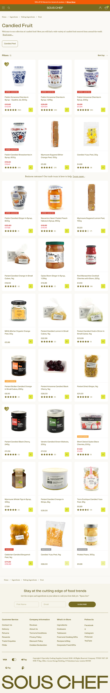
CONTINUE (81, 368)
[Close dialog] (104, 323)
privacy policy (95, 376)
